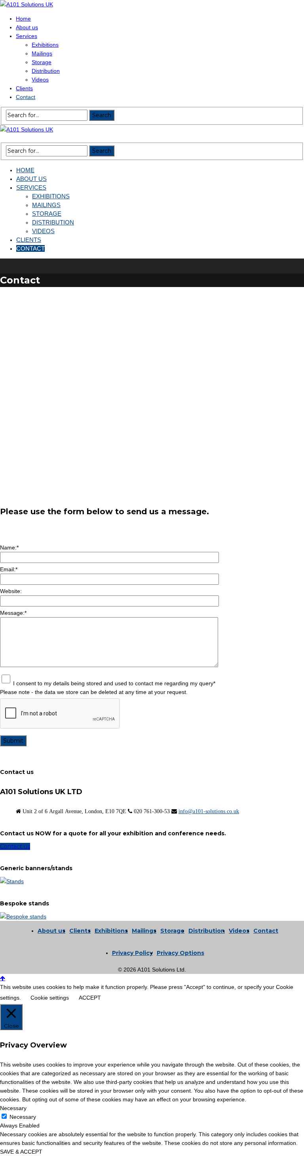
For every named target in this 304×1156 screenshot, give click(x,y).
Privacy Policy (132, 952)
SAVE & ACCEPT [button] (21, 1151)
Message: (13, 613)
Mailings (144, 930)
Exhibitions (111, 930)
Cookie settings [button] (49, 997)
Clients (80, 930)
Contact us (15, 846)
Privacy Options (180, 952)
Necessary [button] (13, 1108)
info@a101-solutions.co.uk (209, 811)
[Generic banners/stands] (12, 881)
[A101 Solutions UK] (26, 4)
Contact (265, 930)
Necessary (23, 1117)
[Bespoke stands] (23, 916)
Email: (8, 569)
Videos (239, 930)
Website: (11, 591)
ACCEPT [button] (90, 997)
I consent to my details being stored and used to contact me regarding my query (114, 683)
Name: (9, 547)
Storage (172, 930)
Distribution (206, 930)
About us (51, 930)
